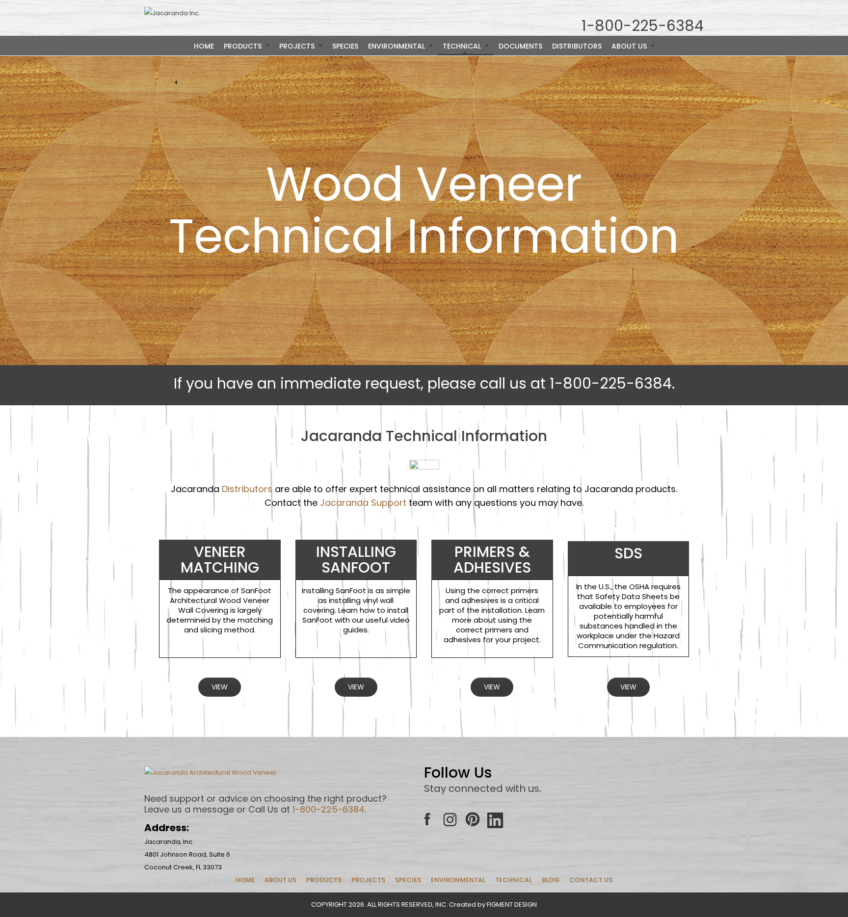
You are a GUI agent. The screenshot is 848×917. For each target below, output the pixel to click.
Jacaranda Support (363, 503)
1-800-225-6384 (328, 809)
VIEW (220, 687)
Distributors (247, 489)
